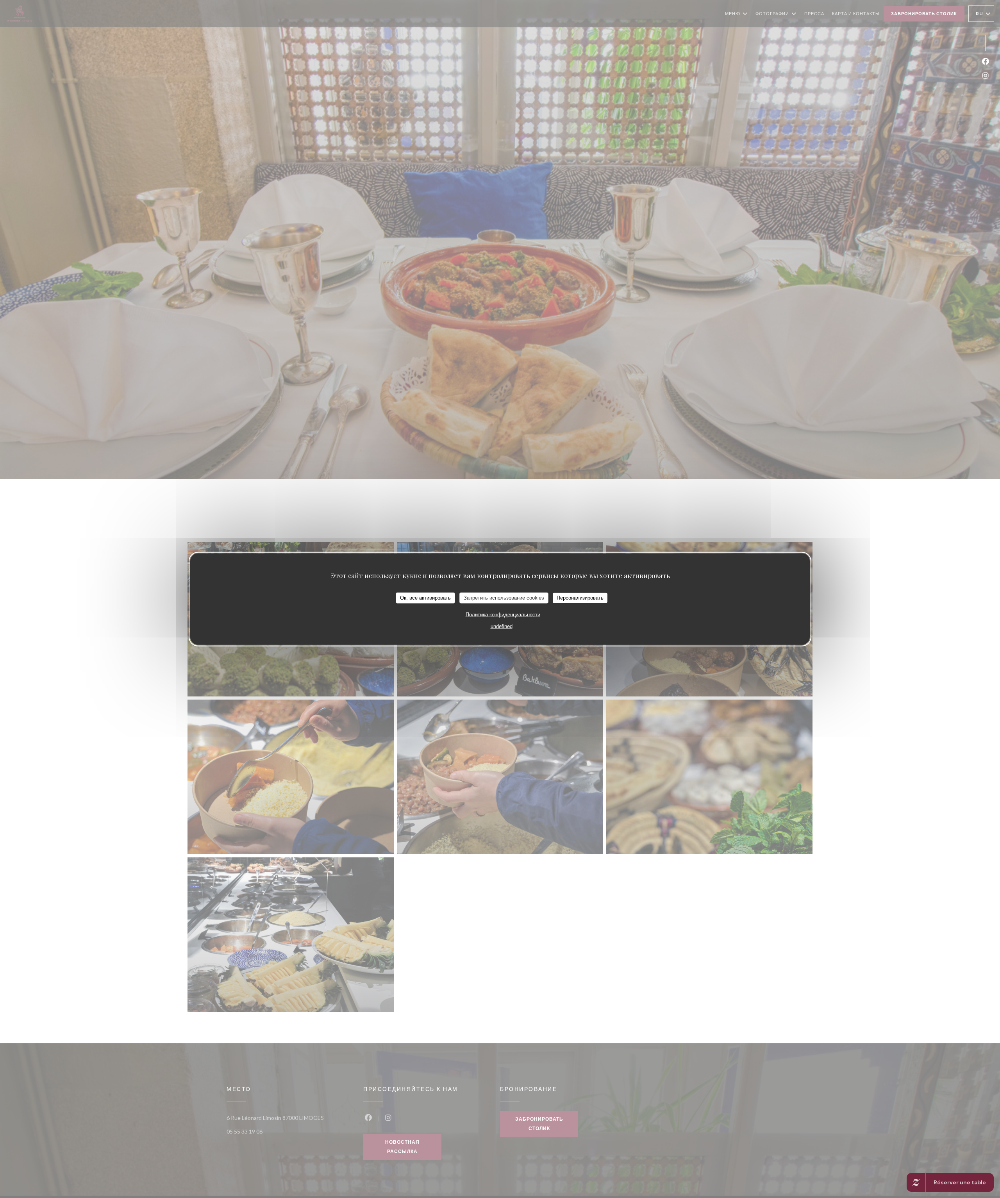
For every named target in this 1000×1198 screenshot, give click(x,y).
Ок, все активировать (425, 597)
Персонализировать (580, 597)
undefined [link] (501, 626)
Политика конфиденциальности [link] (503, 614)
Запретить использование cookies (504, 597)
